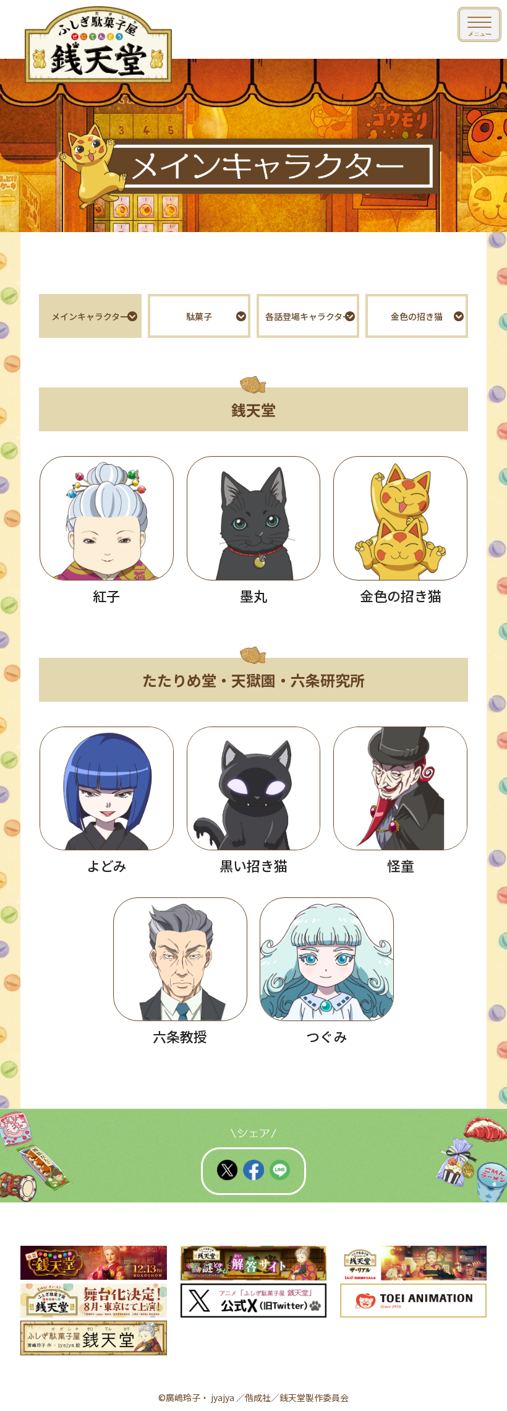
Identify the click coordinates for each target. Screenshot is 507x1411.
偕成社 (258, 1397)
